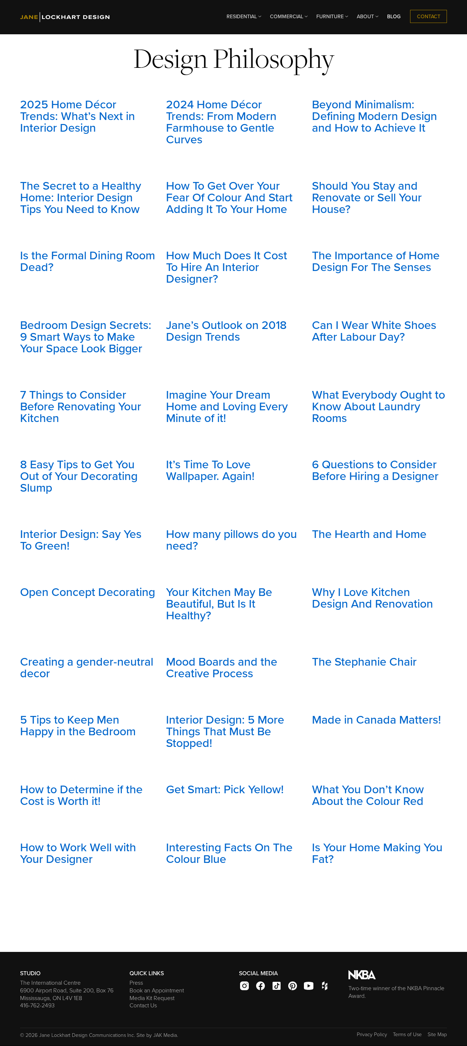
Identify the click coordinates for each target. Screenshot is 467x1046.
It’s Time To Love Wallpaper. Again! (210, 470)
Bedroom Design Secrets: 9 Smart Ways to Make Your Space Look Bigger (85, 336)
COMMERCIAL (286, 16)
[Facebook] (263, 988)
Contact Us (143, 1005)
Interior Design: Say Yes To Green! (81, 539)
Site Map (437, 1034)
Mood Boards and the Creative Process (221, 667)
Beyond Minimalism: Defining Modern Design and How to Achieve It (374, 116)
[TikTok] (279, 988)
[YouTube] (311, 988)
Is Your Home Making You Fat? (377, 852)
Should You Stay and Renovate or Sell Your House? (367, 197)
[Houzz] (326, 988)
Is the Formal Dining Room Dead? (87, 261)
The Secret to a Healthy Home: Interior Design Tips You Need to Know (80, 197)
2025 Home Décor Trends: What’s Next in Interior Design (77, 116)
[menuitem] (242, 16)
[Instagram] (247, 988)
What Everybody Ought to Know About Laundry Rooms (378, 406)
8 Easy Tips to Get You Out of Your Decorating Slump (79, 476)
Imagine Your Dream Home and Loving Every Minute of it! (227, 406)
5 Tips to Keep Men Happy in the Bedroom (78, 725)
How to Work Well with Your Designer (78, 852)
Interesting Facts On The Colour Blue (229, 852)
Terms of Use (407, 1034)
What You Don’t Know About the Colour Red (368, 794)
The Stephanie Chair (364, 661)
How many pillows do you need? (231, 539)
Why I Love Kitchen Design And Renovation (372, 597)
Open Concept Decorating (87, 591)
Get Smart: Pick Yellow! (225, 788)
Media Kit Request (152, 998)
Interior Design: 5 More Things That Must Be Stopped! (225, 731)
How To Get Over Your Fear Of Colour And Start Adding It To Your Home (229, 197)
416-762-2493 (37, 1005)
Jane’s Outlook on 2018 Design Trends (226, 330)
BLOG (394, 16)
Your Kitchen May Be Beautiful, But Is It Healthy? (219, 603)
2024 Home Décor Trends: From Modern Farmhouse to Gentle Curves (221, 121)
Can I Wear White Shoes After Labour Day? (374, 330)
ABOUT (365, 16)
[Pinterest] (295, 988)
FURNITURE (330, 16)
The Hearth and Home (369, 533)
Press (136, 983)
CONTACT (428, 16)
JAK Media (165, 1034)
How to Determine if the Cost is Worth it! (81, 794)
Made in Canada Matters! (376, 719)
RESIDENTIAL (242, 16)
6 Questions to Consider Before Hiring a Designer (375, 470)
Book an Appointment (157, 990)
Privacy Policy (372, 1034)
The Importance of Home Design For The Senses (376, 261)
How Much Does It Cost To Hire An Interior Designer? (226, 267)
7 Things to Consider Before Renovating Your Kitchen (80, 406)
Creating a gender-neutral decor (86, 667)
